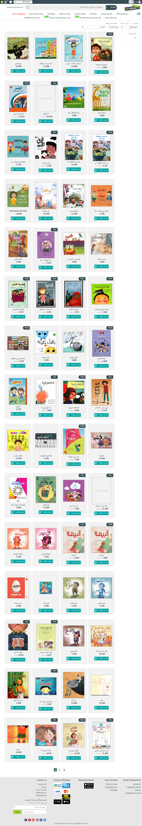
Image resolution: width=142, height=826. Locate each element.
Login (136, 2)
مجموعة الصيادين (18, 309)
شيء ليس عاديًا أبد (101, 407)
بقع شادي (18, 63)
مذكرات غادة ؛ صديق (74, 63)
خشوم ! (101, 455)
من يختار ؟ (45, 211)
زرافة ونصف (101, 112)
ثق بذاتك (46, 603)
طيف (101, 700)
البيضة (101, 555)
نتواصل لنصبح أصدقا (18, 505)
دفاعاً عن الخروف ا (45, 455)
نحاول (18, 406)
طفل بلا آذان (18, 652)
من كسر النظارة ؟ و (101, 163)
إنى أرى (73, 700)
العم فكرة (73, 603)
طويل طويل (74, 357)
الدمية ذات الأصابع (46, 309)
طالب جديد (18, 455)
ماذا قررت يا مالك (101, 506)
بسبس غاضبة (101, 259)
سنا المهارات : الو (45, 260)
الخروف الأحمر (74, 309)
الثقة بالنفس (18, 259)
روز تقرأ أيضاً (18, 700)
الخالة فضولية (18, 554)
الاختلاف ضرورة (73, 407)
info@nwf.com (41, 793)
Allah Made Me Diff (18, 211)
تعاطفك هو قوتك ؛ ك (18, 162)
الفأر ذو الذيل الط (101, 651)
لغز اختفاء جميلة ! (46, 652)
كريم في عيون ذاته (45, 701)
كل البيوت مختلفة (46, 63)
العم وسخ (73, 651)
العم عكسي (101, 603)
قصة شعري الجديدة (101, 309)
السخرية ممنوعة (101, 64)
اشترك (17, 812)
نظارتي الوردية (74, 750)
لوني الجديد (46, 163)
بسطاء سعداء (73, 211)
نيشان (18, 749)
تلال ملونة (45, 357)
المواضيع (135, 23)
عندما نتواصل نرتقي (101, 750)
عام (135, 37)
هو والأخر (46, 505)
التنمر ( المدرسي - (18, 113)
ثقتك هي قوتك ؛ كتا (101, 211)
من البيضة (18, 603)
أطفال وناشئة (124, 23)
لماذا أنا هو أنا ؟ (46, 750)
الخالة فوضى (45, 554)
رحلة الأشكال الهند (74, 112)
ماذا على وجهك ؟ (73, 456)
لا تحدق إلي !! (45, 407)
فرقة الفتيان (102, 358)
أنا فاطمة (46, 113)
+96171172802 (41, 790)
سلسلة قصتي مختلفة (18, 358)
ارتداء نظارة (132, 33)
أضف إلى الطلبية (103, 72)
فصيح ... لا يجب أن (73, 259)
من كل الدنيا (74, 506)
